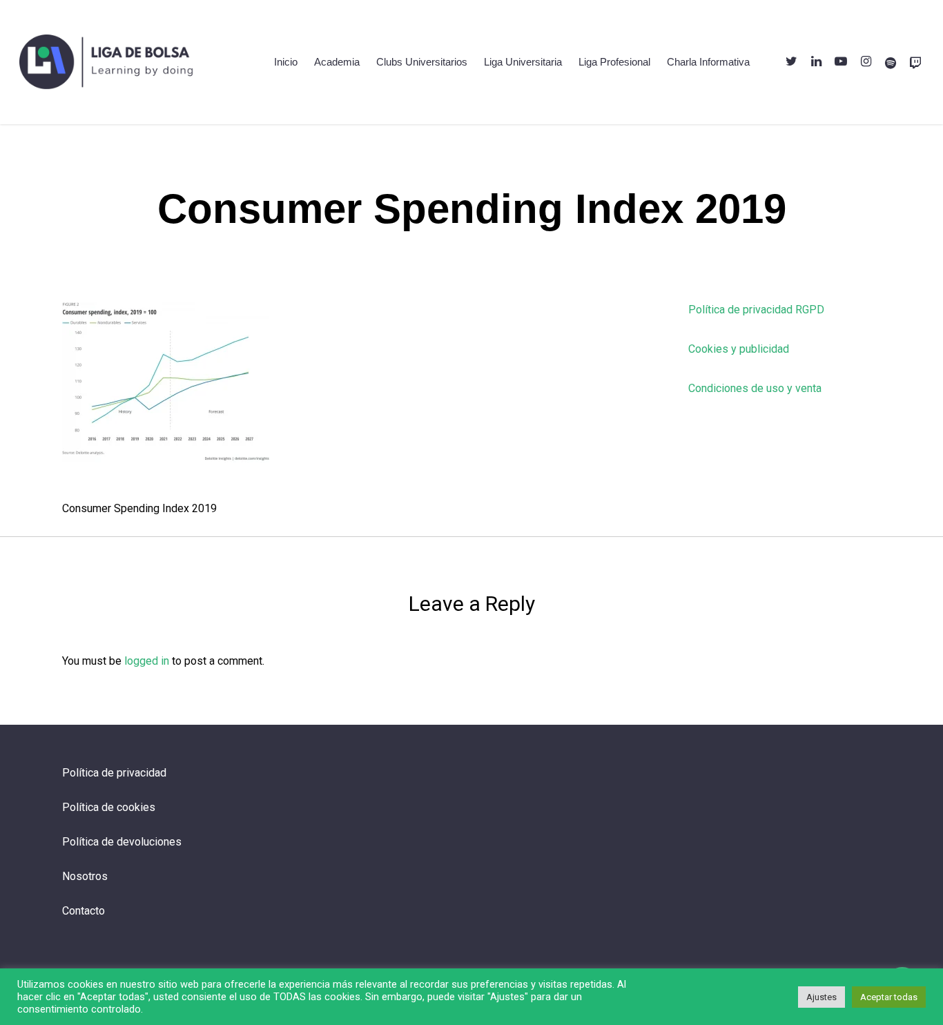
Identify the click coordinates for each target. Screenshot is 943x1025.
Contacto (83, 910)
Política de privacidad (114, 772)
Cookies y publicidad (738, 348)
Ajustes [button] (821, 997)
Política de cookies (108, 807)
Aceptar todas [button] (888, 997)
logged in (146, 660)
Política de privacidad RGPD (756, 309)
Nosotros (85, 876)
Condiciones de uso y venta (755, 388)
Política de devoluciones (122, 841)
